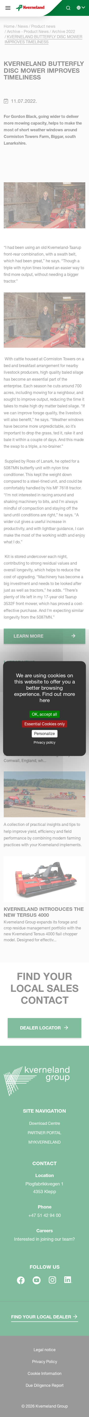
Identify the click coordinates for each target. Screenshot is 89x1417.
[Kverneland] (30, 8)
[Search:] (65, 27)
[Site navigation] (8, 8)
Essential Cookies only (44, 723)
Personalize (44, 733)
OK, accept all (44, 714)
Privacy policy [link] (44, 742)
